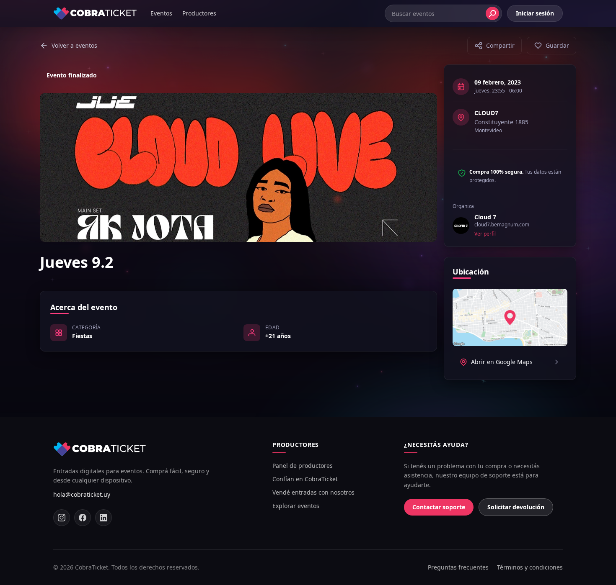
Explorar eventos (295, 506)
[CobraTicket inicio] (95, 13)
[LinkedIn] (103, 517)
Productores (199, 13)
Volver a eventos (74, 45)
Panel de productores (302, 466)
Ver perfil (485, 234)
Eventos (161, 13)
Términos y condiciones (530, 567)
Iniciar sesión (535, 13)
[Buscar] (492, 13)
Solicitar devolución (515, 507)
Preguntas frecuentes (458, 567)
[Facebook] (82, 517)
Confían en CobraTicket (305, 479)
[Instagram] (61, 517)
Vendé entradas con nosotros (313, 492)
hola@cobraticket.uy (81, 494)
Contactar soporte (438, 507)
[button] (494, 45)
